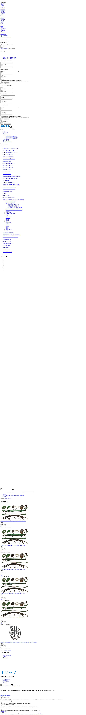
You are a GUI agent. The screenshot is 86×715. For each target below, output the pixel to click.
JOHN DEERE (9, 216)
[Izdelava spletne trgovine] (2, 696)
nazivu (9, 498)
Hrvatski (2, 6)
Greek (2, 22)
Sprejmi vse (3, 712)
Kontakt (4, 133)
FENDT (7, 219)
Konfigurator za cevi (7, 141)
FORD (7, 214)
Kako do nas (5, 132)
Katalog (4, 682)
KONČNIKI (8, 212)
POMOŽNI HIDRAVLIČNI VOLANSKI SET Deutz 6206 (13, 569)
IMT (6, 221)
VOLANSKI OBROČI (10, 202)
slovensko (2, 3)
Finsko (2, 14)
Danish (2, 15)
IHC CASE (8, 218)
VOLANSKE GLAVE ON (13, 204)
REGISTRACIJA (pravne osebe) (9, 58)
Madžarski (3, 7)
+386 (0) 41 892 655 (6, 685)
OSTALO (8, 211)
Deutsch (2, 4)
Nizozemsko (3, 28)
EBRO (7, 227)
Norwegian (3, 13)
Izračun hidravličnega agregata (12, 137)
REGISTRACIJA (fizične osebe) (9, 57)
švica (2, 31)
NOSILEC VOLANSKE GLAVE (15, 207)
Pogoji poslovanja (6, 679)
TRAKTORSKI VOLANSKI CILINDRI (14, 210)
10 (3, 269)
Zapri (10, 48)
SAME (7, 224)
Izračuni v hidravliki (7, 134)
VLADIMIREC (9, 229)
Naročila (4, 656)
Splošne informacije (7, 655)
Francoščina (3, 12)
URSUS (7, 228)
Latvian (2, 23)
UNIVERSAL (8, 222)
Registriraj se (6, 83)
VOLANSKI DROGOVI (11, 201)
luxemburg (3, 30)
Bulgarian (2, 29)
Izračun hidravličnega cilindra (11, 138)
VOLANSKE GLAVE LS (13, 206)
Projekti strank (6, 139)
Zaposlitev (5, 658)
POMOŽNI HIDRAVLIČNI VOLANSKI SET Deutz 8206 (13, 593)
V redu (35, 713)
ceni (6, 498)
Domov (4, 494)
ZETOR (7, 223)
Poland (2, 26)
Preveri (2, 97)
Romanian (3, 19)
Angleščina (3, 9)
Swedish (2, 20)
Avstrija (2, 5)
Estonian (2, 21)
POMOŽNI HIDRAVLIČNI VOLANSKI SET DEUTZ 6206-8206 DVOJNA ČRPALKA (19, 642)
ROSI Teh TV (6, 140)
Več (1, 526)
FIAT (7, 215)
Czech (2, 27)
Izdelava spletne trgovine (5, 695)
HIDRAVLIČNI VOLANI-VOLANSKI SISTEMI (13, 495)
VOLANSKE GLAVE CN (13, 205)
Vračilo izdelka (6, 681)
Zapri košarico (3, 42)
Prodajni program (4, 143)
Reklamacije (5, 657)
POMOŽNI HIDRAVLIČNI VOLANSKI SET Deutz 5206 (13, 545)
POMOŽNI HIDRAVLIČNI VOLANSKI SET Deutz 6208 (13, 617)
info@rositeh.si (16, 685)
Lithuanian (3, 24)
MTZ (7, 230)
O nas (4, 131)
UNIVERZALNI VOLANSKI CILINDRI (14, 208)
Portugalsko (3, 17)
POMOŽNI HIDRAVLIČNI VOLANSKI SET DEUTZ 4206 (13, 521)
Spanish (2, 18)
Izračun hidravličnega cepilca (11, 136)
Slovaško (2, 11)
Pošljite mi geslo (7, 123)
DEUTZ (7, 220)
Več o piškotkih (40, 713)
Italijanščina (3, 10)
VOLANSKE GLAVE (10, 203)
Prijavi (13, 48)
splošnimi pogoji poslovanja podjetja (14, 80)
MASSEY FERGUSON (10, 213)
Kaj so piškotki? (4, 711)
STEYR (7, 226)
